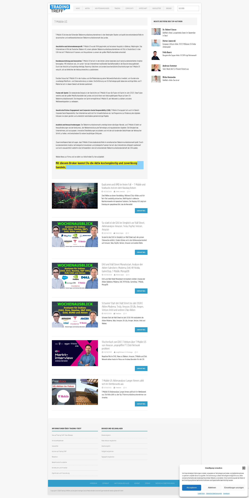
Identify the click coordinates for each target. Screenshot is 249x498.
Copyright (105, 483)
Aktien (87, 8)
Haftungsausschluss (121, 483)
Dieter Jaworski (120, 191)
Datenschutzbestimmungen (214, 493)
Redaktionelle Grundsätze (59, 462)
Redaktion (55, 457)
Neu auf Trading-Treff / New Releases (62, 435)
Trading (117, 8)
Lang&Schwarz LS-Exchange (124, 352)
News (78, 8)
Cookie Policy (201, 493)
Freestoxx (118, 313)
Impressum (226, 493)
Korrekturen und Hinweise (59, 468)
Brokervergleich (106, 435)
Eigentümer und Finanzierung (61, 473)
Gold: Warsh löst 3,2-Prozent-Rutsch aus (176, 69)
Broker (168, 8)
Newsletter (156, 8)
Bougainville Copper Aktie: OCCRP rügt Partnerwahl (179, 55)
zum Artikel (141, 211)
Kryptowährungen (102, 8)
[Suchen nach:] (188, 8)
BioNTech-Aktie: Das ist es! (171, 80)
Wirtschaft (143, 8)
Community (130, 8)
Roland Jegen (119, 233)
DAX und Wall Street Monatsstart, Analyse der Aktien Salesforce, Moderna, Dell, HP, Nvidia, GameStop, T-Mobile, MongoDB (122, 268)
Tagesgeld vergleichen (108, 457)
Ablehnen (212, 487)
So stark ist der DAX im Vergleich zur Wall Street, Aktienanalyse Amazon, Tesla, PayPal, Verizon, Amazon (123, 226)
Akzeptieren (192, 487)
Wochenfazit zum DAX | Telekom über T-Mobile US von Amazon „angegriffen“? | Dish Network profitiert (124, 345)
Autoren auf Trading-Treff (59, 451)
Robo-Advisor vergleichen (109, 441)
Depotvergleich (106, 446)
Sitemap (147, 483)
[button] (244, 468)
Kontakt (137, 483)
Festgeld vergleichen (108, 451)
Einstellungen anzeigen (234, 487)
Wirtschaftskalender (58, 441)
